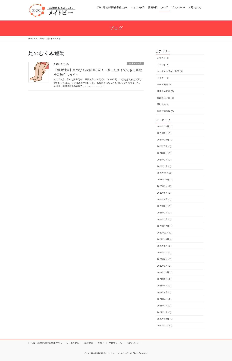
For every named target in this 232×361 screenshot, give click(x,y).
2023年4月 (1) (164, 199)
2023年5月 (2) (164, 193)
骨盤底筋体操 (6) (165, 111)
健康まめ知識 (135, 63)
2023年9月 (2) (164, 186)
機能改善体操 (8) (165, 97)
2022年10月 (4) (165, 239)
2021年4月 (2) (164, 299)
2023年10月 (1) (165, 179)
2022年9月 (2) (164, 246)
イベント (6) (163, 64)
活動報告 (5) (163, 104)
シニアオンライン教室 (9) (170, 71)
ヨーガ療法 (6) (164, 84)
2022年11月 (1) (164, 232)
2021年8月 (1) (164, 285)
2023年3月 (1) (164, 206)
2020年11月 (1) (164, 325)
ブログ (101, 343)
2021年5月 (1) (164, 292)
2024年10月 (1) (165, 139)
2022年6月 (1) (164, 259)
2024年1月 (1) (164, 166)
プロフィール (115, 343)
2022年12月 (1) (165, 226)
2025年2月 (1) (164, 133)
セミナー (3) (163, 78)
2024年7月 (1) (164, 146)
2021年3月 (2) (164, 305)
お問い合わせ (133, 343)
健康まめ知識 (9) (165, 91)
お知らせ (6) (163, 58)
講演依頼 (88, 343)
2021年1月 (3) (164, 312)
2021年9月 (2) (164, 279)
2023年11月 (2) (164, 173)
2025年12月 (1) (165, 126)
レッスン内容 (73, 343)
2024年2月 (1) (164, 159)
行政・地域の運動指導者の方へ (46, 343)
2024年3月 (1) (164, 153)
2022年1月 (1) (164, 266)
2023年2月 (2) (164, 212)
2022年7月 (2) (164, 252)
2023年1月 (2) (164, 219)
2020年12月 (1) (165, 319)
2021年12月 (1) (165, 272)
